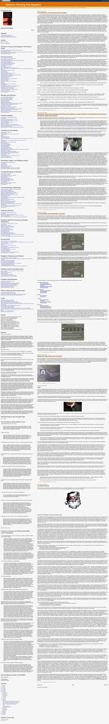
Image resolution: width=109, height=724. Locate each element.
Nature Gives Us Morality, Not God (7, 99)
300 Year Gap (3, 154)
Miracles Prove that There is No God (7, 287)
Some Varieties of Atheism (5, 76)
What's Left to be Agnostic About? (7, 59)
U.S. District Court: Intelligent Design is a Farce (9, 223)
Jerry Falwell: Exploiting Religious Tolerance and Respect (11, 263)
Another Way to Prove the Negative (7, 75)
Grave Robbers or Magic (5, 153)
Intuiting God (3, 213)
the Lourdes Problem (64, 137)
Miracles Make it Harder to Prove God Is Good (9, 285)
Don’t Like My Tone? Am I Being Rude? (8, 261)
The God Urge (3, 207)
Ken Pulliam (39, 117)
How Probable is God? (5, 230)
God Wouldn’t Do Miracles (5, 282)
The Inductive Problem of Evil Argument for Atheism (10, 251)
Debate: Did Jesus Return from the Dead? (49, 356)
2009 (3, 711)
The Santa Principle (43, 485)
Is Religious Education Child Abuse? (7, 264)
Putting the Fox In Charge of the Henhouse (8, 151)
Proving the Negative (4, 92)
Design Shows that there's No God (7, 229)
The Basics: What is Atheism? (6, 35)
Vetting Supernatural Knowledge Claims (8, 162)
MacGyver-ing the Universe (6, 225)
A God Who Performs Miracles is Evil (7, 281)
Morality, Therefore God (5, 101)
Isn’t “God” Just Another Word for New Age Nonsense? (10, 205)
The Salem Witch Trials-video (6, 132)
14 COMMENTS (40, 682)
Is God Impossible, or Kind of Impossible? (8, 58)
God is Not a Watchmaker (5, 235)
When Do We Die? (4, 271)
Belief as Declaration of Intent (6, 176)
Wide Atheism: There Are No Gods (7, 87)
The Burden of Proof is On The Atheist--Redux (9, 89)
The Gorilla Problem (44, 287)
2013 (3, 688)
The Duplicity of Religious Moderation (7, 260)
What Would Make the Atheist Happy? (7, 252)
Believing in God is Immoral (6, 110)
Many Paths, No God (4, 80)
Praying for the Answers (5, 100)
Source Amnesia (43, 292)
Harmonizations (43, 302)
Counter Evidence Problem (45, 301)
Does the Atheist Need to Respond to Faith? (9, 214)
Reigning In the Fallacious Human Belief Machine (10, 124)
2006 (3, 714)
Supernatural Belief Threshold (46, 286)
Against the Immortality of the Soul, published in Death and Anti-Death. (13, 294)
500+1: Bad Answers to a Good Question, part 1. (9, 67)
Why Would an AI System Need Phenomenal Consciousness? (12, 50)
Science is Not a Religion (5, 215)
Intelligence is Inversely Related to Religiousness (9, 192)
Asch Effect (42, 285)
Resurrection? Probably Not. (6, 144)
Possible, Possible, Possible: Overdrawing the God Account (11, 125)
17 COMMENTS (40, 352)
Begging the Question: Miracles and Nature (8, 284)
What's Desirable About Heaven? (7, 148)
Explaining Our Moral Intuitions (6, 102)
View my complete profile (5, 43)
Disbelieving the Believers (5, 145)
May (4, 699)
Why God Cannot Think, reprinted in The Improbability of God (12, 295)
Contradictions (43, 296)
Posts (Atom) (44, 687)
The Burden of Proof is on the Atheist (7, 88)
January (4, 710)
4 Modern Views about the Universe (7, 226)
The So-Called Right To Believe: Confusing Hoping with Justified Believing (14, 216)
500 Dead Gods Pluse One (6, 66)
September (5, 695)
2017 (3, 685)
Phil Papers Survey (70, 620)
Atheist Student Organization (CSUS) (7, 300)
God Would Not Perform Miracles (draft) (8, 292)
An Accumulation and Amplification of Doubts (51, 213)
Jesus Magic (3, 141)
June (4, 698)
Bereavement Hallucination (45, 284)
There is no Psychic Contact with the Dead (8, 275)
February (4, 709)
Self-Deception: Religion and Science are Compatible (10, 167)
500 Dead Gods (4, 84)
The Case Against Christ (5, 137)
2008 (3, 712)
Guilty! (2, 135)
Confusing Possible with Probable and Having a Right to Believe (12, 127)
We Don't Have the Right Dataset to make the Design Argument (12, 236)
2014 (3, 687)
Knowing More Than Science (6, 173)
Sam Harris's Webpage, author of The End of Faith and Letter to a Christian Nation (16, 308)
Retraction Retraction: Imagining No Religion (9, 257)
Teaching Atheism (4, 71)
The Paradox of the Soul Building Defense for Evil (10, 247)
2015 (3, 686)
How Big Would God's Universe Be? (7, 232)
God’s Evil (2, 244)
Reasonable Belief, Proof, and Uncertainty (8, 83)
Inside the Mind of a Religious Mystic (7, 191)
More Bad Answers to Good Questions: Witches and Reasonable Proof (13, 140)
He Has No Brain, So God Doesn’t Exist (8, 91)
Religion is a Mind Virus (5, 200)
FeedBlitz (7, 680)
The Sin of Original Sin (5, 146)
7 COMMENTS (40, 383)
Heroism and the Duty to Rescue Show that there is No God (11, 103)
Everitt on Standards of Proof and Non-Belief (9, 78)
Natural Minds (3, 118)
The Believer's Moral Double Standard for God (9, 104)
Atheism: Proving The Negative (23, 4)
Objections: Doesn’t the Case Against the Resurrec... (11, 702)
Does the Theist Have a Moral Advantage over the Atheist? (11, 111)
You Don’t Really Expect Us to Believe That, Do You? (10, 155)
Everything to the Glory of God (6, 126)
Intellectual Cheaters (4, 77)
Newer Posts (39, 684)
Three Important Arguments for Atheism (8, 63)
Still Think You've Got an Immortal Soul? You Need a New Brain (12, 270)
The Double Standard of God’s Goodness (8, 249)
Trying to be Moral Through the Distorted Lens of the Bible (11, 108)
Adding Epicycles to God (5, 166)
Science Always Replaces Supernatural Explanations (10, 168)
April (4, 700)
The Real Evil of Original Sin (6, 147)
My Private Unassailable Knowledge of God (8, 212)
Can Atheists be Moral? (5, 112)
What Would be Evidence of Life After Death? (9, 276)
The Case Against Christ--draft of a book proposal (10, 133)
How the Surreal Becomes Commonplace (8, 201)
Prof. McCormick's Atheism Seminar (7, 307)
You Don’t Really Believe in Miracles (7, 286)
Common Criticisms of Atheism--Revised (8, 73)
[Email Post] (43, 209)
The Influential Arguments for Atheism (7, 36)
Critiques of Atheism (4, 72)
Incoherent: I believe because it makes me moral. (10, 109)
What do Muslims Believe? (5, 51)
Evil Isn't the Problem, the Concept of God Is (9, 241)
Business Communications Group (7, 311)
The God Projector (4, 196)
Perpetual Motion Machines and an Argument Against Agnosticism (12, 60)
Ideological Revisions (44, 299)
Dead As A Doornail (4, 273)
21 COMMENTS (40, 481)
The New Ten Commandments (6, 105)
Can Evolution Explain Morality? (6, 97)
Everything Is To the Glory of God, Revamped (9, 119)
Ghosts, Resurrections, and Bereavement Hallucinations (11, 189)
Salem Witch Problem (44, 305)
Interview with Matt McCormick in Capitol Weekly (9, 301)
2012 (3, 689)
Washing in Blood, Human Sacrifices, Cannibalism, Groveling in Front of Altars (15, 149)
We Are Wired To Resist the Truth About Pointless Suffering (11, 203)
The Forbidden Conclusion (5, 195)
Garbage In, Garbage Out (5, 156)
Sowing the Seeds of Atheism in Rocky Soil (8, 175)
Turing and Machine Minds (5, 53)
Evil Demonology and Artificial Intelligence (8, 52)
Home (73, 684)
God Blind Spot (3, 204)
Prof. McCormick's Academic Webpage (8, 306)
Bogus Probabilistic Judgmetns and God (8, 233)
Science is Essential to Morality (6, 98)
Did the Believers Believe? (5, 150)
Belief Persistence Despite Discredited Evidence (9, 120)
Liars (38, 387)
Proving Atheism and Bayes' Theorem (7, 70)
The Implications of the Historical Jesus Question (52, 12)
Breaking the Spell (45, 389)
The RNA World (3, 224)
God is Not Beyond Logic (5, 174)
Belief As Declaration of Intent (6, 183)
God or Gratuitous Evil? (5, 248)
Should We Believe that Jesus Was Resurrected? (9, 152)
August (4, 696)
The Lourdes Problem (44, 283)
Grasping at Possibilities (5, 178)
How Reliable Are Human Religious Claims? (8, 117)
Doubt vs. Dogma (4, 164)
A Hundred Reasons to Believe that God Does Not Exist (11, 74)
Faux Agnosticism (4, 177)
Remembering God (98, 205)
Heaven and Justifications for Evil (7, 243)
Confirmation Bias (43, 291)
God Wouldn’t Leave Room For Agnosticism (9, 86)
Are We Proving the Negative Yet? (7, 62)
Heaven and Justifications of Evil (6, 122)
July (4, 697)
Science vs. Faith (4, 165)
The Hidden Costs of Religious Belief (7, 199)
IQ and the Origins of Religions (6, 190)
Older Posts (106, 684)
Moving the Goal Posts (5, 79)
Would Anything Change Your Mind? (7, 193)
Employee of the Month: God (6, 272)
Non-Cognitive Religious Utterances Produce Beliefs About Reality (12, 197)
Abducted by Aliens (4, 142)
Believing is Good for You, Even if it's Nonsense (9, 194)
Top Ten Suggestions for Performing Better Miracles (10, 283)
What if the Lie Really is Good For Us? (8, 206)
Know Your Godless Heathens (6, 61)
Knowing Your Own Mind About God (7, 202)
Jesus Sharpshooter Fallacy (45, 306)
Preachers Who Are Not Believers (64, 397)
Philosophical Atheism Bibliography (7, 64)
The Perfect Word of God (5, 143)
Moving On (3, 82)
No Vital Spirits (3, 163)
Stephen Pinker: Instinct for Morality (7, 107)
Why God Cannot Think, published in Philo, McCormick (10, 305)
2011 (3, 690)
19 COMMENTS (40, 209)
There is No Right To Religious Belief (7, 262)
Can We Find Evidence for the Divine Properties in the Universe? (12, 234)
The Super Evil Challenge (5, 250)
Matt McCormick (5, 41)
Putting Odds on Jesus (5, 136)
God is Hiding (3, 65)
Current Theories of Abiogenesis (6, 228)
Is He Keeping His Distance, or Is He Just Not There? (10, 85)
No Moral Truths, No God (5, 106)
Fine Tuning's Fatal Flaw (5, 231)
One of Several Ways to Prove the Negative (8, 81)
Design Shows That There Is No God (7, 227)
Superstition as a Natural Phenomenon (8, 310)
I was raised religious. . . (5, 121)
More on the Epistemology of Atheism (7, 179)
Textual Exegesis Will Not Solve (6, 157)
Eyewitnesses (3, 134)
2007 (3, 713)
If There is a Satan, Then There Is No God (8, 245)
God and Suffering (4, 246)
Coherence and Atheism (5, 90)
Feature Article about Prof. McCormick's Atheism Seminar (11, 302)
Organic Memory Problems (45, 290)
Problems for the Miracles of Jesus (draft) (8, 293)
